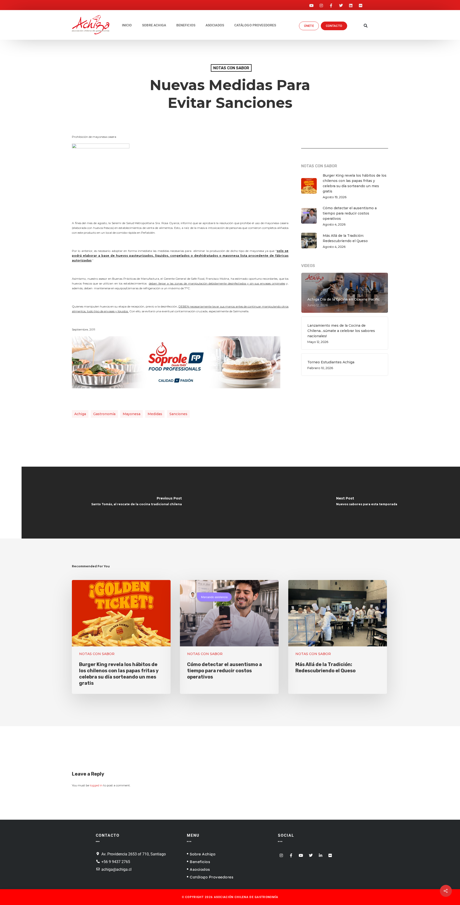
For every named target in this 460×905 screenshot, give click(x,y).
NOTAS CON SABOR (231, 68)
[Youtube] (311, 4)
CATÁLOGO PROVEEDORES (255, 25)
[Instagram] (321, 4)
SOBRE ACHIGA (154, 25)
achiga (80, 414)
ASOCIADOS (215, 25)
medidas (155, 414)
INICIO (127, 25)
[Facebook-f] (331, 4)
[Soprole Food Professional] (176, 391)
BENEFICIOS (186, 25)
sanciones (178, 414)
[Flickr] (360, 4)
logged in (96, 785)
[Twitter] (341, 4)
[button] (365, 26)
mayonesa (131, 414)
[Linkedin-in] (320, 853)
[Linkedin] (350, 4)
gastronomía (104, 414)
